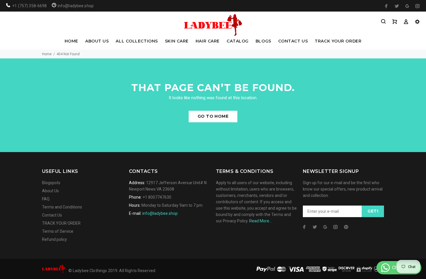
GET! (372, 211)
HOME (71, 41)
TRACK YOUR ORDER (338, 41)
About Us (50, 191)
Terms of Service (57, 231)
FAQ (46, 199)
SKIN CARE (177, 41)
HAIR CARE (208, 41)
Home (47, 54)
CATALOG (238, 41)
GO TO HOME (213, 116)
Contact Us (52, 215)
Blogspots (51, 182)
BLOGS (263, 41)
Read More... (260, 221)
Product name (49, 256)
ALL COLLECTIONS (137, 41)
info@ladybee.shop (160, 213)
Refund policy (54, 239)
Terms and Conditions (62, 207)
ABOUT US (97, 41)
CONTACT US (293, 41)
